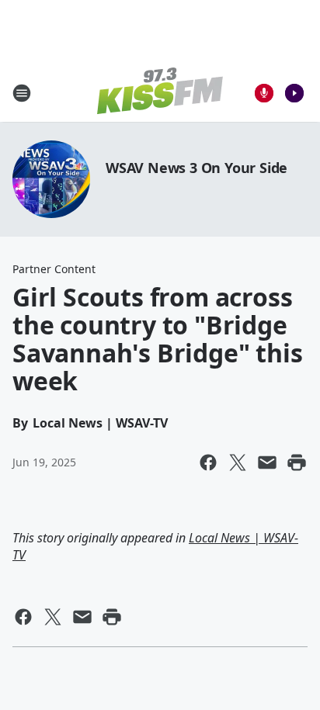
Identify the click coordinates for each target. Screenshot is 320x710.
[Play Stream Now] (294, 93)
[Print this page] (297, 462)
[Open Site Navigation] (21, 93)
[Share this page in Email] (267, 462)
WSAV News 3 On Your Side (196, 167)
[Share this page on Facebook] (208, 462)
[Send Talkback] (264, 93)
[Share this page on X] (238, 462)
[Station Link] (160, 93)
